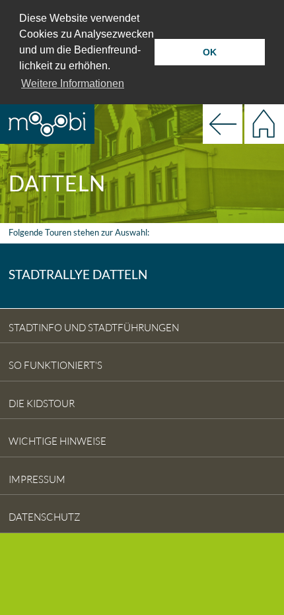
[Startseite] (264, 122)
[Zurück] (222, 122)
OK (210, 52)
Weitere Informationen (72, 83)
